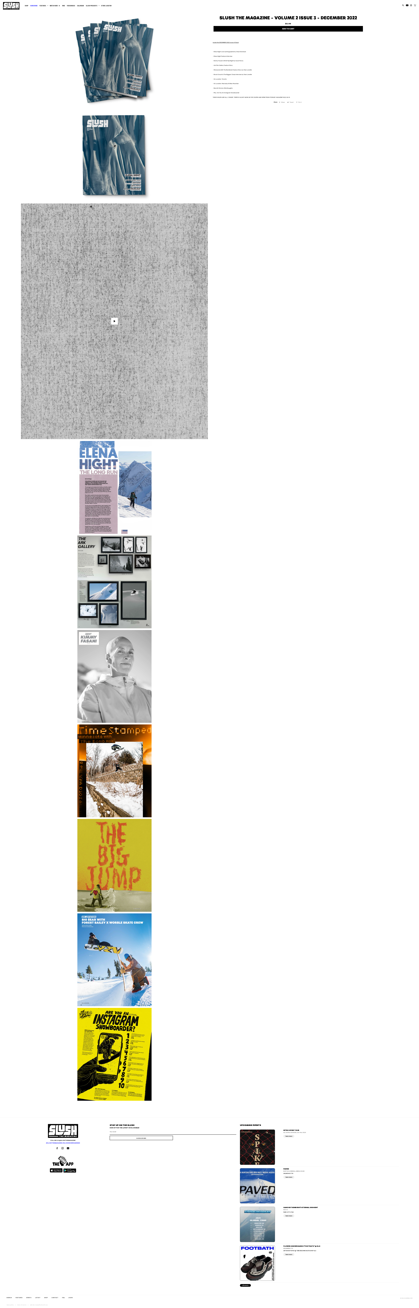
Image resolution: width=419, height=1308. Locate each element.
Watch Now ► (55, 6)
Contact (55, 1297)
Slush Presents (92, 6)
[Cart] (415, 5)
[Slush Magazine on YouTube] (68, 1148)
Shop (26, 6)
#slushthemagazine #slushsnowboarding (63, 1143)
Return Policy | (12, 1305)
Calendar (80, 6)
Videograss (71, 6)
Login (70, 1297)
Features (43, 6)
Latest (37, 1297)
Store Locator (106, 6)
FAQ (63, 1297)
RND (63, 6)
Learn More (289, 1136)
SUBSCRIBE (34, 6)
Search (9, 1297)
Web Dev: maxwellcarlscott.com (39, 1305)
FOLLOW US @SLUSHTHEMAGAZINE (63, 1140)
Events (29, 1297)
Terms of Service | (23, 1305)
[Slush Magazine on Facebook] (57, 1148)
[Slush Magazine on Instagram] (62, 1148)
